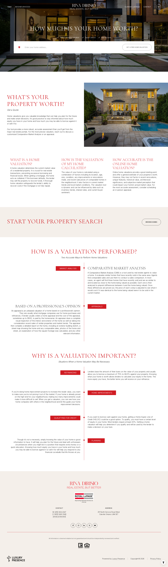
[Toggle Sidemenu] (158, 7)
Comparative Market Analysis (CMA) (104, 273)
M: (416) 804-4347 (59, 512)
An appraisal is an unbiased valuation (26, 311)
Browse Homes (151, 222)
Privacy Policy (155, 559)
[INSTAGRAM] (78, 525)
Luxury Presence (118, 559)
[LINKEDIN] (84, 525)
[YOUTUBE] (95, 525)
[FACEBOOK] (73, 525)
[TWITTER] (89, 525)
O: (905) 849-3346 (59, 514)
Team (9, 7)
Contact (147, 7)
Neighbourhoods (22, 7)
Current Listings (132, 7)
